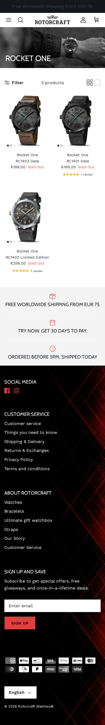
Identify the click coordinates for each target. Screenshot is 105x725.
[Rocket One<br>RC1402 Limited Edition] (27, 217)
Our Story (14, 538)
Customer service (22, 423)
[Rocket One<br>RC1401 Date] (78, 120)
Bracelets (14, 511)
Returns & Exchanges (26, 450)
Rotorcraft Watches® (36, 706)
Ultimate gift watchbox (28, 520)
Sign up (20, 623)
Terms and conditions (27, 468)
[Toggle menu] (8, 20)
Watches (13, 502)
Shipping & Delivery (24, 441)
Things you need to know (30, 432)
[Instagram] (16, 391)
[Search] (23, 20)
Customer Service (22, 547)
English (16, 692)
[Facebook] (7, 391)
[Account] (82, 20)
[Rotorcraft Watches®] (52, 20)
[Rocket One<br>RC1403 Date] (27, 120)
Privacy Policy (18, 459)
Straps (11, 529)
